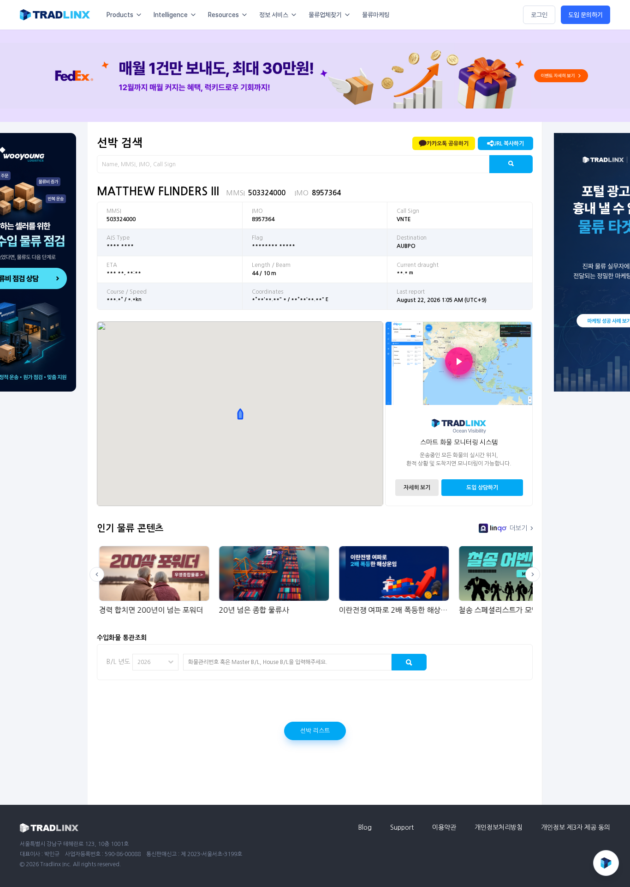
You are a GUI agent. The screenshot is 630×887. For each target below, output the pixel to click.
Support (402, 827)
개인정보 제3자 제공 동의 (575, 827)
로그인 (539, 14)
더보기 (518, 528)
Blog (365, 827)
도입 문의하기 (585, 14)
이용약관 (444, 827)
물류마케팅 (376, 14)
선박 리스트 (315, 731)
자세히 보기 (417, 487)
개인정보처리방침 (499, 827)
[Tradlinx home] (55, 14)
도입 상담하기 (482, 487)
